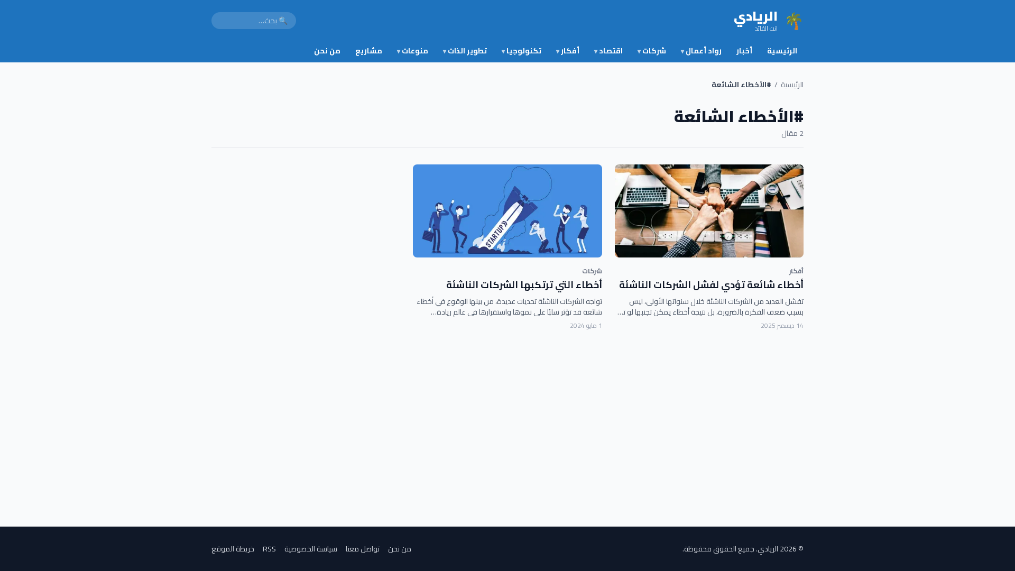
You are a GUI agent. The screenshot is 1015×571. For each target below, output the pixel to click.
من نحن (327, 51)
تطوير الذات (465, 51)
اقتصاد (608, 51)
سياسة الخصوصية (310, 549)
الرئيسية (782, 51)
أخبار (744, 51)
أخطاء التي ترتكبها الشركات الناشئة (524, 284)
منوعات (412, 51)
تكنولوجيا (521, 51)
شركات (652, 51)
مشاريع (368, 51)
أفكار (567, 51)
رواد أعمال (701, 51)
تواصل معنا (363, 549)
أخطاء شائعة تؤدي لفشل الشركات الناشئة (711, 284)
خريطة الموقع (232, 549)
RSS (269, 549)
